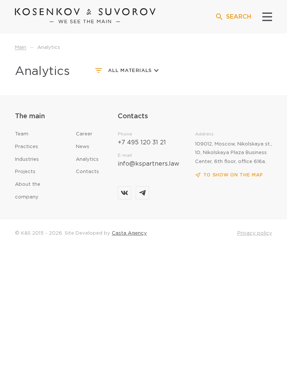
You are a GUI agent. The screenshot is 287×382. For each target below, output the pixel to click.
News (82, 147)
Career (84, 134)
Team (21, 134)
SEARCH (238, 17)
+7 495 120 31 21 (142, 142)
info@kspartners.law (148, 164)
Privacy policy (254, 233)
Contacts (87, 172)
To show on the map (233, 175)
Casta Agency (129, 233)
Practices (26, 147)
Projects (25, 172)
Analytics (87, 159)
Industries (27, 159)
